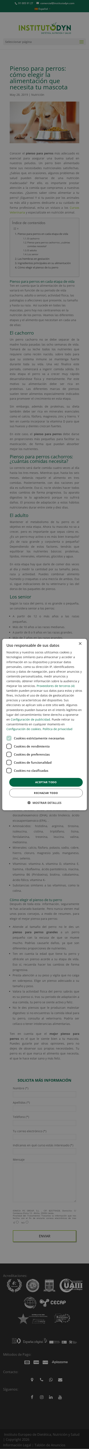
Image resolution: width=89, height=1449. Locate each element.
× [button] (80, 643)
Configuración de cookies (23, 729)
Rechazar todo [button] (46, 793)
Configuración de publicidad (30, 719)
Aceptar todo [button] (46, 782)
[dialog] (44, 724)
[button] (44, 802)
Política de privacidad (57, 729)
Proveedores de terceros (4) (56, 686)
